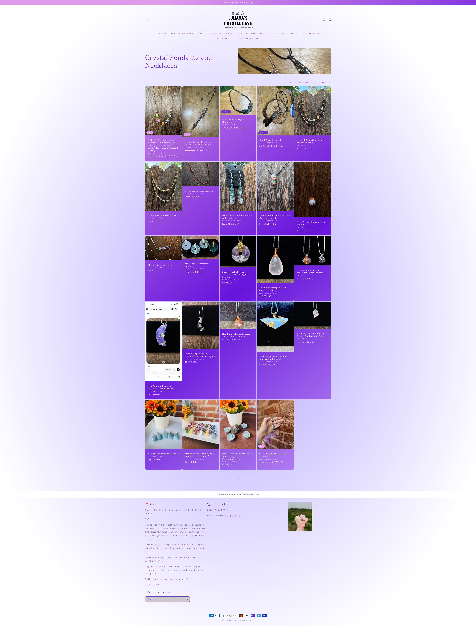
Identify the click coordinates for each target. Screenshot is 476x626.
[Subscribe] (187, 599)
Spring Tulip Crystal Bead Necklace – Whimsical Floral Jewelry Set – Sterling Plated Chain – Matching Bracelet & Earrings (163, 145)
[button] (147, 19)
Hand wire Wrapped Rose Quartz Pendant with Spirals (312, 334)
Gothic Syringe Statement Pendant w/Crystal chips (198, 143)
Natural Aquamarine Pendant (163, 453)
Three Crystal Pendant (160, 265)
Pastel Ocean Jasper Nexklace (233, 120)
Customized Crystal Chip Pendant (272, 455)
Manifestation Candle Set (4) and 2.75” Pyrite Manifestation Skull (237, 456)
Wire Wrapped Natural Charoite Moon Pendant (160, 387)
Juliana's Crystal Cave (234, 620)
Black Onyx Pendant (270, 140)
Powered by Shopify (247, 620)
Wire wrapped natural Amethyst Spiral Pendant (310, 271)
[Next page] (244, 478)
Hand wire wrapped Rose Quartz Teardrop (272, 289)
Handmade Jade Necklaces (162, 215)
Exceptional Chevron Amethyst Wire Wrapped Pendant (235, 274)
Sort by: (293, 82)
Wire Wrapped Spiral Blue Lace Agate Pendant (273, 357)
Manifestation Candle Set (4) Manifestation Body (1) (200, 455)
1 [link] (231, 478)
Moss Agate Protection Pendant (197, 264)
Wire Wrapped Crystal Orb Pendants (311, 223)
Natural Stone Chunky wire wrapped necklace (311, 141)
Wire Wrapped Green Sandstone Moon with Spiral (200, 355)
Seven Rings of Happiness (199, 190)
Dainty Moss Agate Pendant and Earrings (237, 216)
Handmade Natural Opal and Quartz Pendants (274, 216)
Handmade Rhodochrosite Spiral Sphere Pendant (236, 335)
